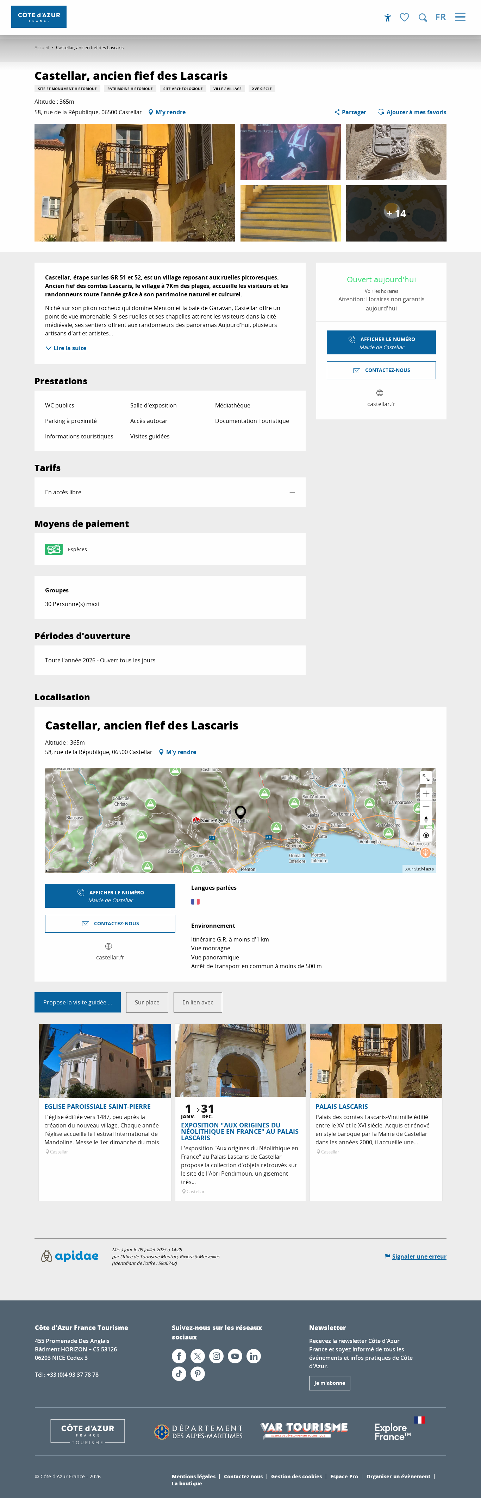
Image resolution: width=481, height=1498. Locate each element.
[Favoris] (405, 17)
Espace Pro (344, 1476)
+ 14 (396, 213)
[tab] (78, 1002)
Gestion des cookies (296, 1476)
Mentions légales (193, 1476)
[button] (423, 18)
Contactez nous (243, 1476)
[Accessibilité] (388, 17)
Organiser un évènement (398, 1476)
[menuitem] (39, 17)
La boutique (187, 1483)
